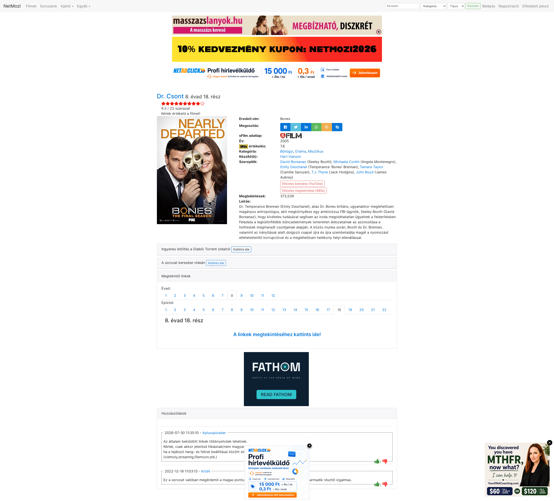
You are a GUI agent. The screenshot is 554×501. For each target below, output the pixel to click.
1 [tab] (166, 295)
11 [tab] (262, 295)
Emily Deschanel (293, 167)
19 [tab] (350, 310)
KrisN (205, 471)
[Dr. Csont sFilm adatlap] (291, 135)
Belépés (488, 6)
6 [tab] (213, 295)
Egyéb (82, 6)
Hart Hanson (290, 156)
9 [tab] (241, 295)
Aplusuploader (214, 433)
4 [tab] (194, 295)
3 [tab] (185, 295)
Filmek (31, 6)
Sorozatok (48, 6)
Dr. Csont (171, 96)
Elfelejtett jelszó (535, 6)
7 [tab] (223, 295)
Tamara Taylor (371, 167)
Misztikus (315, 151)
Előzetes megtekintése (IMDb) (303, 190)
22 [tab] (384, 310)
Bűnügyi (286, 151)
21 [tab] (373, 310)
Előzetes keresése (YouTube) (302, 183)
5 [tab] (204, 295)
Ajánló (66, 6)
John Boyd (365, 172)
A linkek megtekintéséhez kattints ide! (277, 334)
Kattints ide (216, 263)
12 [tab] (273, 295)
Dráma (300, 151)
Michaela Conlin (346, 162)
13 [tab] (284, 310)
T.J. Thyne (319, 172)
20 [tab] (361, 310)
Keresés (473, 6)
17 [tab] (328, 310)
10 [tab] (252, 295)
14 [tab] (295, 310)
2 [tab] (175, 295)
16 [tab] (317, 310)
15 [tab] (306, 310)
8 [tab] (232, 295)
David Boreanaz (293, 162)
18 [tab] (339, 310)
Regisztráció (509, 6)
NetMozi (12, 6)
